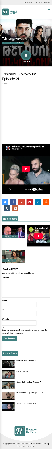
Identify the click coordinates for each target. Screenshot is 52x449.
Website (5, 319)
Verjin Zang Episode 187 (26, 403)
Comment (6, 277)
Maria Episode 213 (23, 371)
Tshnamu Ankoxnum (9, 43)
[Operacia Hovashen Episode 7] (8, 389)
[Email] (15, 208)
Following (30, 2)
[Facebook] (13, 202)
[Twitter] (5, 202)
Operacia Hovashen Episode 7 (28, 382)
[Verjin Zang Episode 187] (8, 410)
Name (4, 300)
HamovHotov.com (22, 444)
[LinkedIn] (38, 202)
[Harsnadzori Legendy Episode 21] (8, 399)
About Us (45, 444)
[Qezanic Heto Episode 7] (8, 367)
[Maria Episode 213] (8, 378)
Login (40, 2)
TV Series (20, 43)
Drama (10, 46)
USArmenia (26, 46)
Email (4, 310)
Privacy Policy (30, 446)
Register (47, 2)
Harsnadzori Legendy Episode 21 (29, 393)
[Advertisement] (26, 116)
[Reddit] (46, 202)
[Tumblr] (7, 208)
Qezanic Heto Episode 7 (26, 361)
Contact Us (20, 446)
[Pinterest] (30, 202)
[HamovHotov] (10, 15)
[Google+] (21, 202)
